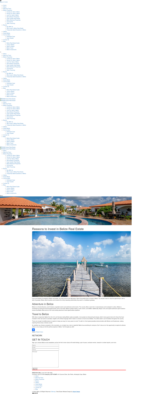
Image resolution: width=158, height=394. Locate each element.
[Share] (79, 329)
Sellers (5, 31)
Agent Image (76, 391)
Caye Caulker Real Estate (13, 18)
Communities (6, 35)
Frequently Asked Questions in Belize (16, 30)
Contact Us (6, 40)
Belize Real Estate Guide (13, 43)
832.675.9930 (41, 374)
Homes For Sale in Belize (13, 13)
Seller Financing (11, 23)
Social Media (6, 33)
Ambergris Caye (11, 36)
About (4, 7)
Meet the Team (7, 8)
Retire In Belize (10, 46)
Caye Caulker (10, 38)
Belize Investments (11, 49)
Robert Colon (39, 332)
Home (4, 5)
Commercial (10, 21)
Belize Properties (7, 10)
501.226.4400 (48, 372)
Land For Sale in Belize (13, 15)
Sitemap (53, 391)
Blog (4, 41)
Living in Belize (10, 44)
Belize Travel (10, 48)
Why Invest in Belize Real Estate (15, 28)
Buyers (5, 25)
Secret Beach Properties (13, 17)
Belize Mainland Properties (13, 20)
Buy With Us (10, 26)
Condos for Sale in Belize (13, 12)
